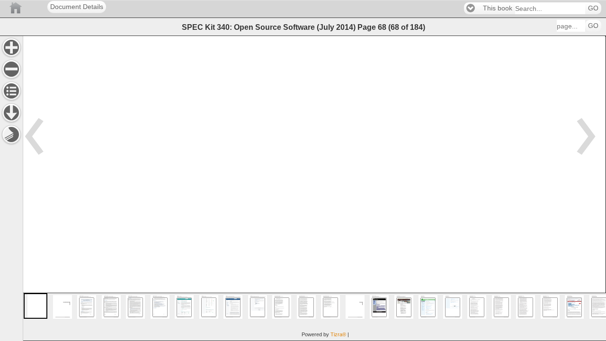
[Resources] (11, 112)
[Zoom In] (11, 47)
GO (593, 8)
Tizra (338, 334)
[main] (314, 188)
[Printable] (11, 134)
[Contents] (11, 90)
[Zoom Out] (11, 69)
